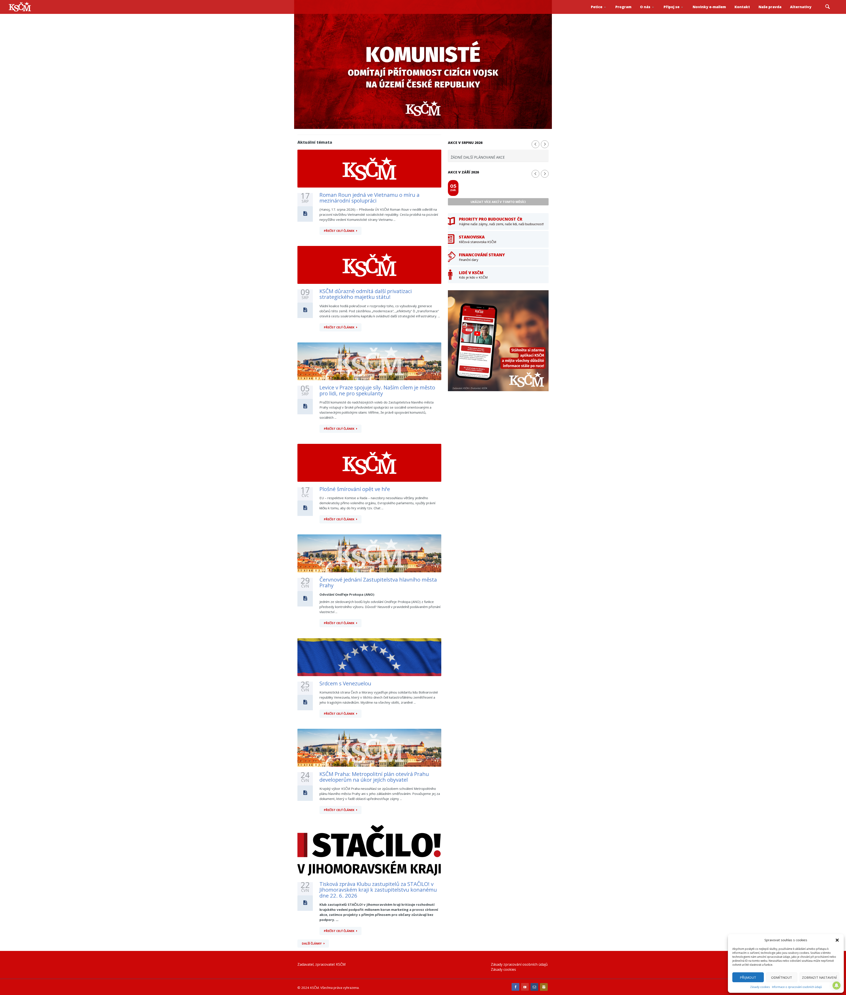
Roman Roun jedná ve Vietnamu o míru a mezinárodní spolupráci (369, 197)
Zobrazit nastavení (819, 977)
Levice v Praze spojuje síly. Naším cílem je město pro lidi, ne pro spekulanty (377, 390)
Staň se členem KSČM (675, 13)
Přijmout (748, 977)
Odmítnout (781, 977)
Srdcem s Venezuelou (345, 683)
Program (623, 6)
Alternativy (800, 6)
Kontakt (742, 6)
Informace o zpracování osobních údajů (797, 987)
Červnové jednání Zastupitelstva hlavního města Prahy (378, 582)
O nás (645, 6)
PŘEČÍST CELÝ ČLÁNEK (339, 231)
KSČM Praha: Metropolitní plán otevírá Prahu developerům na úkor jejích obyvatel (374, 776)
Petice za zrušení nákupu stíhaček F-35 (604, 13)
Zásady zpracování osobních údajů (519, 964)
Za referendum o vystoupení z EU (603, 12)
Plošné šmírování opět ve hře (354, 489)
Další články (312, 943)
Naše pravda (770, 6)
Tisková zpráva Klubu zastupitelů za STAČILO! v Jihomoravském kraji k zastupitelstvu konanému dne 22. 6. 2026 (378, 889)
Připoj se (671, 6)
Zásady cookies (760, 987)
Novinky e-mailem (709, 6)
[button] (837, 940)
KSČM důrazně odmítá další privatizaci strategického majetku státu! (365, 293)
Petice (596, 6)
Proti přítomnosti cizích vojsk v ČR (602, 11)
